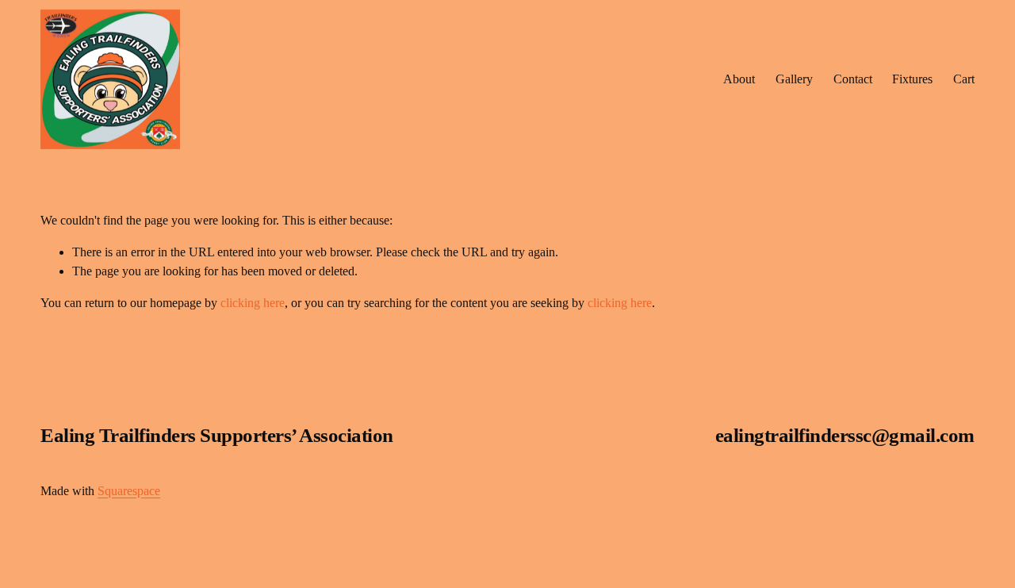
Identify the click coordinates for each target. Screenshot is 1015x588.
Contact (852, 79)
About (739, 79)
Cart (964, 79)
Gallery (794, 79)
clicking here (252, 302)
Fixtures (912, 79)
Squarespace (129, 491)
